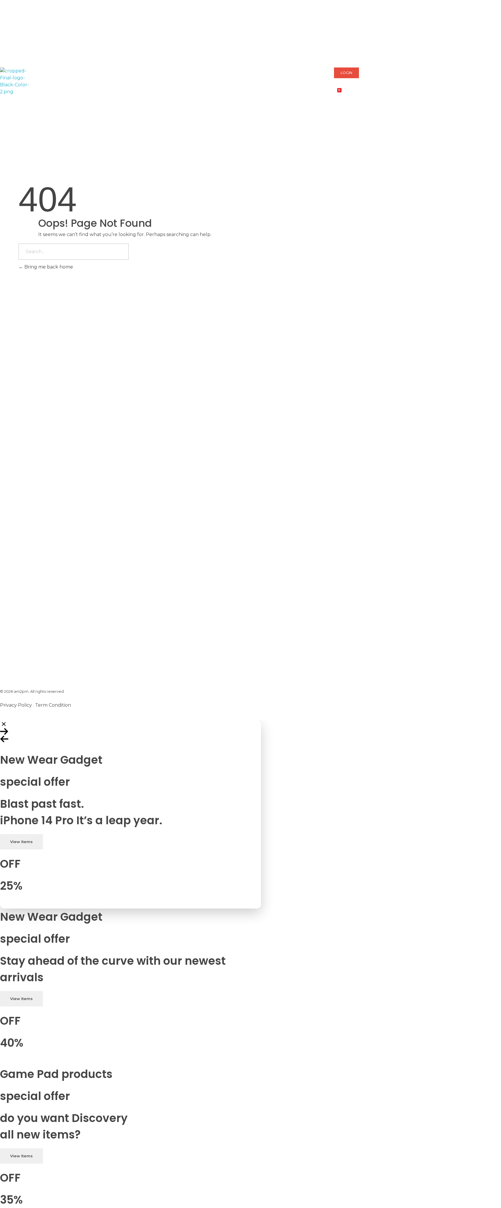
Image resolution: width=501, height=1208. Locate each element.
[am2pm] (14, 81)
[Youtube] (38, 51)
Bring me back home (48, 267)
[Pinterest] (23, 51)
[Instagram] (54, 51)
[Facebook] (7, 51)
